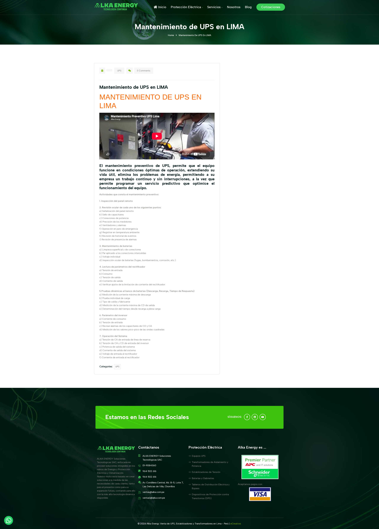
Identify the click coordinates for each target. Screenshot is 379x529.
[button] (8, 520)
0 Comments (143, 70)
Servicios (214, 7)
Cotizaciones (270, 7)
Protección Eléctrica (186, 7)
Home (171, 35)
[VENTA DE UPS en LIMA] (116, 7)
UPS (119, 70)
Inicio (161, 7)
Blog (248, 7)
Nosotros (233, 7)
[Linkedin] (255, 417)
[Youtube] (263, 417)
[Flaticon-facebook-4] (247, 417)
